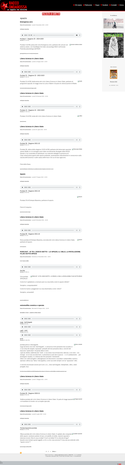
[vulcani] (33, 53)
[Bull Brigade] (35, 371)
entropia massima (24, 29)
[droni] (27, 300)
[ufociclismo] (22, 371)
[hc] (53, 371)
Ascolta (22, 270)
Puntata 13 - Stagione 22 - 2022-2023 (32, 110)
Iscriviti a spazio (21, 453)
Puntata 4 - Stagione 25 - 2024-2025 (32, 39)
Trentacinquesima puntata (28, 428)
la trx (21, 338)
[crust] (41, 371)
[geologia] (22, 53)
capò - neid (23, 330)
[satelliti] (24, 300)
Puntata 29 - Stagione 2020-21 (30, 393)
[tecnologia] (28, 211)
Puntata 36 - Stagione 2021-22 (30, 143)
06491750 (71, 454)
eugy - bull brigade (26, 322)
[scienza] (21, 88)
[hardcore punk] (49, 371)
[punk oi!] (44, 371)
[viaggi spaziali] (33, 88)
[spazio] (36, 53)
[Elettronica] (56, 371)
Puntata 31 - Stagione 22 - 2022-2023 (32, 75)
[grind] (39, 371)
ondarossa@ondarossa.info (60, 454)
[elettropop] (60, 371)
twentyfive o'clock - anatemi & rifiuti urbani (30, 312)
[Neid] (29, 371)
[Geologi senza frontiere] (28, 53)
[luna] (27, 88)
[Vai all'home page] (13, 10)
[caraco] (31, 371)
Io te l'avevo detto (24, 261)
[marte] (24, 88)
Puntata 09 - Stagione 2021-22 (30, 234)
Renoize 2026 (113, 81)
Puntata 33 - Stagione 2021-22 (30, 191)
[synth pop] (64, 371)
